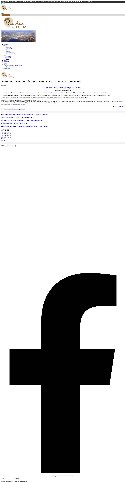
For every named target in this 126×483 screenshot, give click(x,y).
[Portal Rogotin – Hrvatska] (16, 29)
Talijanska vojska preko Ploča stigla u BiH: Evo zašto (14, 123)
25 (5, 137)
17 (4, 135)
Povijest (5, 63)
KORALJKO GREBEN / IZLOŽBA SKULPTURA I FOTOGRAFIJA (63, 87)
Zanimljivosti (7, 68)
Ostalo (7, 59)
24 (4, 137)
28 (10, 137)
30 (2, 138)
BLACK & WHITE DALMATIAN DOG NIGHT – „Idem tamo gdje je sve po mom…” (22, 120)
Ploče (7, 49)
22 (1, 137)
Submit (16, 478)
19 (7, 135)
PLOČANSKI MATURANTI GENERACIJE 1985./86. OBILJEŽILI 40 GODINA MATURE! (24, 114)
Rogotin (8, 51)
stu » (5, 140)
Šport (5, 55)
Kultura (5, 60)
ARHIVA (3, 145)
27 (8, 137)
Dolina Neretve (9, 52)
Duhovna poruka (10, 66)
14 (10, 133)
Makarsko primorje (10, 53)
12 (7, 133)
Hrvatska (8, 47)
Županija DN (9, 48)
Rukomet (8, 57)
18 (5, 135)
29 (1, 138)
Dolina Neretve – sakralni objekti (14, 65)
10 (4, 133)
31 (4, 138)
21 (10, 135)
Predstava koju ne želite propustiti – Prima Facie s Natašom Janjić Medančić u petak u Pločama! (24, 126)
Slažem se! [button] (3, 2)
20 (8, 135)
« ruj (2, 140)
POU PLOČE (122, 106)
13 (8, 133)
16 (2, 135)
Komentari (6, 61)
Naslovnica (6, 44)
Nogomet (8, 56)
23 (2, 137)
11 (5, 133)
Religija (5, 64)
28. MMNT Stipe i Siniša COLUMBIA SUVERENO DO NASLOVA (18, 117)
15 (1, 135)
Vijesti (5, 45)
